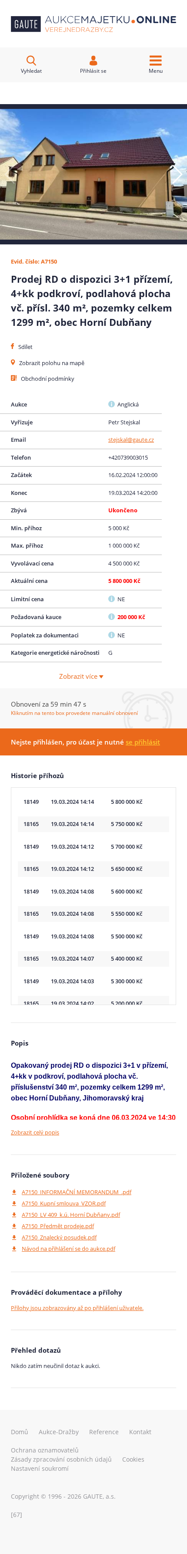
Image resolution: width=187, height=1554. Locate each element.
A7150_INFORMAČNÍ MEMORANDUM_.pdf (76, 1192)
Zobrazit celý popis (35, 1132)
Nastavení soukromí (40, 1468)
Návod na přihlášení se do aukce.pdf (68, 1249)
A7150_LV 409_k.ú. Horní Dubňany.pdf (71, 1215)
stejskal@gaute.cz (131, 440)
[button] (177, 174)
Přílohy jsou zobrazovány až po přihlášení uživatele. (77, 1308)
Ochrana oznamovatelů (45, 1450)
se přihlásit (143, 742)
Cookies (133, 1459)
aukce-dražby (59, 1432)
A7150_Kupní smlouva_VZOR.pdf (64, 1203)
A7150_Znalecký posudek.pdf (59, 1237)
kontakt (140, 1432)
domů (19, 1432)
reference (104, 1432)
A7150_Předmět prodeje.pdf (58, 1226)
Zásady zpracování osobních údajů (61, 1459)
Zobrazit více (79, 676)
